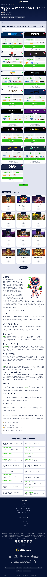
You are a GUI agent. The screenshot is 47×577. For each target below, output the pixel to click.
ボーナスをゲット (12, 46)
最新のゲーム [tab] (16, 192)
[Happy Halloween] (23, 237)
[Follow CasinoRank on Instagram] (19, 541)
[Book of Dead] (8, 203)
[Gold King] (8, 255)
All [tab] (23, 192)
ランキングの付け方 (23, 528)
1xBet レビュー (12, 48)
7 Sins (27, 387)
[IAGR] (9, 556)
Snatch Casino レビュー (12, 86)
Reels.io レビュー (34, 67)
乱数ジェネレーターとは (23, 513)
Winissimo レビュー (34, 86)
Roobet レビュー (12, 161)
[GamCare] (24, 556)
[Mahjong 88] (8, 220)
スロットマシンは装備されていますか (23, 504)
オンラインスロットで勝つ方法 (23, 510)
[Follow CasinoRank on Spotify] (27, 541)
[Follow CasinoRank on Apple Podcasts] (30, 541)
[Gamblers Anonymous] (16, 556)
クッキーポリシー (11, 575)
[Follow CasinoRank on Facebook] (16, 541)
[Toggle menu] (2, 1)
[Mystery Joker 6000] (23, 203)
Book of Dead (5, 345)
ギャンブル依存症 (25, 575)
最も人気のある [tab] (7, 192)
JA (22, 544)
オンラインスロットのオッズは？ (23, 508)
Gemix (4, 336)
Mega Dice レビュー (34, 161)
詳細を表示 (22, 184)
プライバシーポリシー (23, 523)
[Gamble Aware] (21, 561)
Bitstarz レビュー (12, 142)
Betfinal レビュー (34, 142)
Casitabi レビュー (34, 105)
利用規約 (5, 575)
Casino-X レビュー (12, 124)
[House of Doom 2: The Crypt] (8, 237)
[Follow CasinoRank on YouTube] (25, 541)
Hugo (4, 365)
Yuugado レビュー (12, 105)
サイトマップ (41, 575)
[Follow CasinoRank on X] (22, 541)
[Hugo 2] (23, 220)
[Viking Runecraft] (23, 255)
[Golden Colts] (38, 237)
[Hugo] (38, 220)
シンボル (23, 506)
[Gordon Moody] (35, 556)
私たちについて (23, 521)
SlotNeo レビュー (12, 179)
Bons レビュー (34, 48)
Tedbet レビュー (12, 67)
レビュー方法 (23, 525)
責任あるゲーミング (33, 575)
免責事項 (18, 575)
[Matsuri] (38, 203)
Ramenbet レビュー (34, 124)
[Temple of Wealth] (38, 255)
